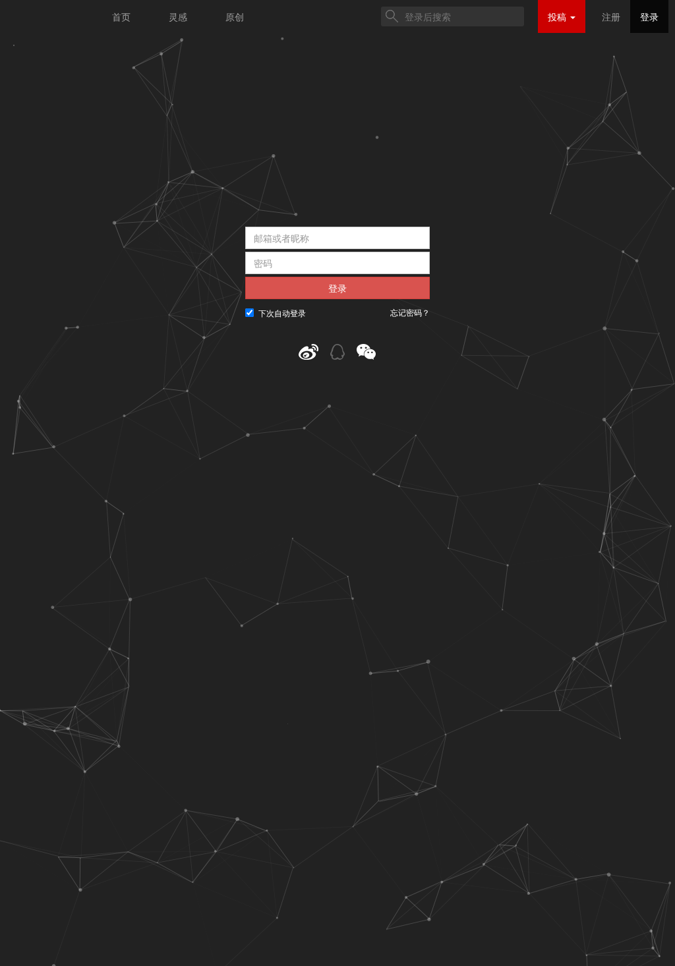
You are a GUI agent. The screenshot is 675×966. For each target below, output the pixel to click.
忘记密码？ (410, 312)
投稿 (558, 16)
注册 (611, 16)
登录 (649, 16)
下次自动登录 (282, 312)
